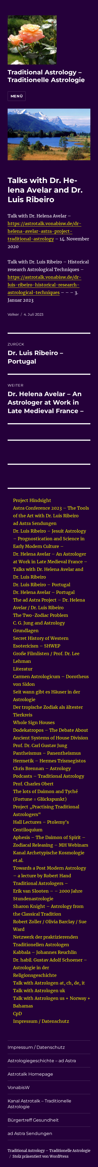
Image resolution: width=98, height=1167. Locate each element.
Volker (13, 314)
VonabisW (19, 1087)
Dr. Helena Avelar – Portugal (44, 592)
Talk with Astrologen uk (39, 990)
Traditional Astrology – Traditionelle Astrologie (46, 76)
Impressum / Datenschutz (41, 1021)
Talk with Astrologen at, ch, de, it (49, 983)
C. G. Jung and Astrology (39, 623)
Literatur (22, 669)
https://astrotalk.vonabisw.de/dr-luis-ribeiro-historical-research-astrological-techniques (44, 284)
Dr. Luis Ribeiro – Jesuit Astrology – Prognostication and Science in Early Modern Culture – (49, 538)
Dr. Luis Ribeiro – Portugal (41, 584)
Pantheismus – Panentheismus (47, 753)
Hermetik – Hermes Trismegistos (49, 761)
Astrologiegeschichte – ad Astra (42, 1060)
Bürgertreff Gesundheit (33, 1120)
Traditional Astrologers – (40, 883)
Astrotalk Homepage (30, 1074)
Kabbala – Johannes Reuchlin (45, 952)
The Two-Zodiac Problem (40, 615)
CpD (17, 1013)
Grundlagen (26, 630)
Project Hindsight (32, 500)
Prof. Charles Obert (33, 783)
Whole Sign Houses (34, 722)
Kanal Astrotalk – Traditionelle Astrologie (39, 1103)
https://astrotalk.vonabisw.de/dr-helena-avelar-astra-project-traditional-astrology (44, 231)
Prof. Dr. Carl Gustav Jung (40, 745)
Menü (17, 96)
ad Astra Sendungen (35, 523)
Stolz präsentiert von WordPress (41, 1156)
